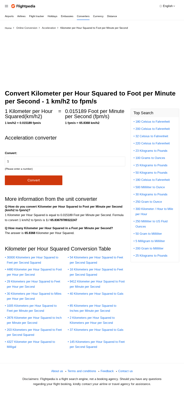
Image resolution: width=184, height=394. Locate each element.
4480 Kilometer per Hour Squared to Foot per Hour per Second (34, 272)
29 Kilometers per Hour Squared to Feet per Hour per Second (33, 284)
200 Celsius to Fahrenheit (152, 129)
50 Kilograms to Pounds (151, 172)
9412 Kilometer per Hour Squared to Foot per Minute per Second (97, 284)
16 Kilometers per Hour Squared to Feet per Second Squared (96, 272)
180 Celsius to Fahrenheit (152, 121)
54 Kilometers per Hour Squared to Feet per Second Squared (96, 260)
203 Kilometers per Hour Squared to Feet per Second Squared (34, 332)
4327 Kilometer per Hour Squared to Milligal (31, 344)
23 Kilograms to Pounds (151, 150)
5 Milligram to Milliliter (150, 241)
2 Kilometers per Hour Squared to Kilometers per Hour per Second (92, 320)
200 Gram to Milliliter (149, 248)
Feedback (107, 371)
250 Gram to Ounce (148, 201)
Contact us (125, 371)
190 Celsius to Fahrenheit (152, 180)
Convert (33, 180)
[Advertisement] (92, 58)
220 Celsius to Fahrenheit (152, 143)
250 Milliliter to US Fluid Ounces (151, 224)
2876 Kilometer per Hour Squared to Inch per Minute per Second (34, 320)
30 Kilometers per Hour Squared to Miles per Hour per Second (34, 296)
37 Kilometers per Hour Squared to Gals (96, 330)
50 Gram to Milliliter (148, 233)
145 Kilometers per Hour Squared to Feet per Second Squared (97, 344)
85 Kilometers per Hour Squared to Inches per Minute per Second (93, 308)
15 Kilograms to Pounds (151, 165)
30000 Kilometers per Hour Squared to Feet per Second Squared (32, 260)
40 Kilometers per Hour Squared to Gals (96, 293)
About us (57, 371)
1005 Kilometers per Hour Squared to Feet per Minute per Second (32, 308)
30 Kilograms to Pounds (151, 194)
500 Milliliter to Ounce (150, 187)
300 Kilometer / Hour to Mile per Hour (154, 211)
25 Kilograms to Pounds (151, 255)
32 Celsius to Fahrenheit (151, 136)
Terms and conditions (82, 371)
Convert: (11, 153)
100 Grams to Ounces (150, 158)
